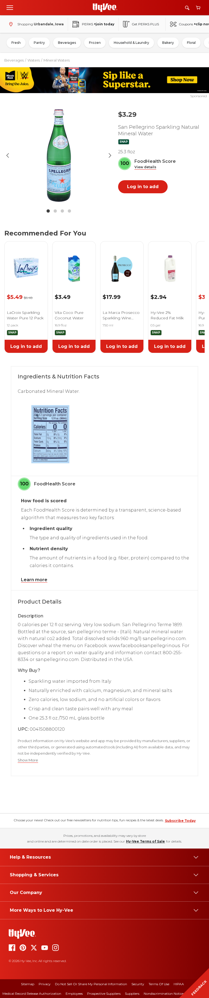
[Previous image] (7, 155)
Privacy (45, 984)
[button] (145, 167)
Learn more (34, 579)
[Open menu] (10, 7)
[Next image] (110, 155)
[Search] (187, 8)
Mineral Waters (57, 60)
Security (137, 984)
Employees (74, 993)
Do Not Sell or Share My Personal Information (91, 984)
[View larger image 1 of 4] (59, 155)
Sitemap (27, 984)
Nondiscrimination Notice (163, 993)
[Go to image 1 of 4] (48, 211)
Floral (191, 43)
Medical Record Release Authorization (31, 993)
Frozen (95, 43)
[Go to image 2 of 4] (55, 211)
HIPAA (179, 984)
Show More (28, 760)
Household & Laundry (131, 43)
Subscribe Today (180, 821)
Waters (33, 60)
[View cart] (198, 7)
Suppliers (132, 993)
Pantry (39, 43)
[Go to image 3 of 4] (62, 211)
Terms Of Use (159, 984)
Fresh (16, 43)
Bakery (168, 43)
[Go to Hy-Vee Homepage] (105, 7)
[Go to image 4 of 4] (69, 211)
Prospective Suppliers (104, 993)
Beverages (67, 43)
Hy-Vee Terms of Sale (145, 841)
